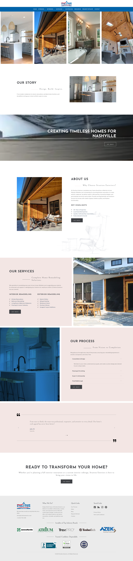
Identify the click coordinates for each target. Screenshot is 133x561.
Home (35, 9)
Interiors (41, 9)
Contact (97, 9)
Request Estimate (87, 9)
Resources (77, 9)
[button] (2, 38)
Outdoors (59, 9)
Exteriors (50, 9)
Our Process (69, 9)
